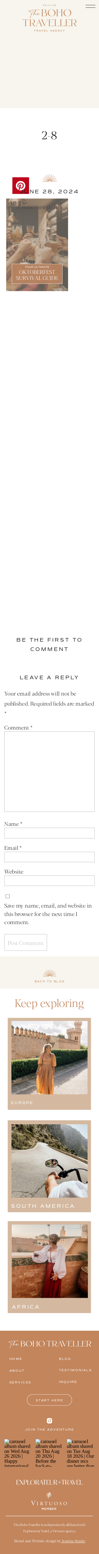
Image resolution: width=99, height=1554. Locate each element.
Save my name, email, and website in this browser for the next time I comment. (48, 913)
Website (14, 871)
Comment (18, 727)
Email (13, 847)
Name (13, 823)
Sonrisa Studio (73, 1540)
